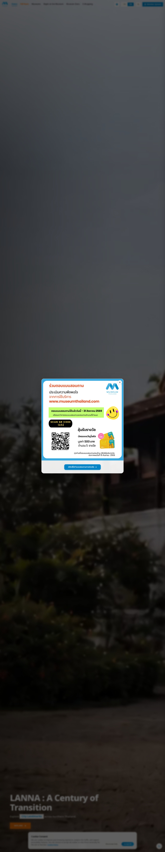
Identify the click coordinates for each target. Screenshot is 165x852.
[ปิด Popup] (120, 382)
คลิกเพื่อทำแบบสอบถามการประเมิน (81, 467)
